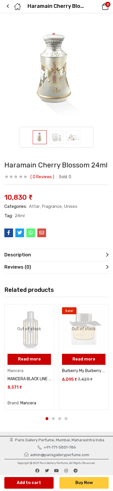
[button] (97, 6)
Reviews (42, 176)
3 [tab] (59, 418)
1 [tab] (46, 418)
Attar (34, 206)
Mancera (15, 370)
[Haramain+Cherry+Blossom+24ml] (19, 232)
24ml (20, 215)
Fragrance (52, 206)
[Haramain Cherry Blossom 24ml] (8, 232)
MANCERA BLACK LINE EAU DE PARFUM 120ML (29, 378)
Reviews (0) (17, 267)
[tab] (56, 255)
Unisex (70, 206)
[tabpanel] (29, 357)
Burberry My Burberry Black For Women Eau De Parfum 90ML (83, 370)
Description (17, 255)
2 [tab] (53, 418)
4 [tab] (66, 418)
